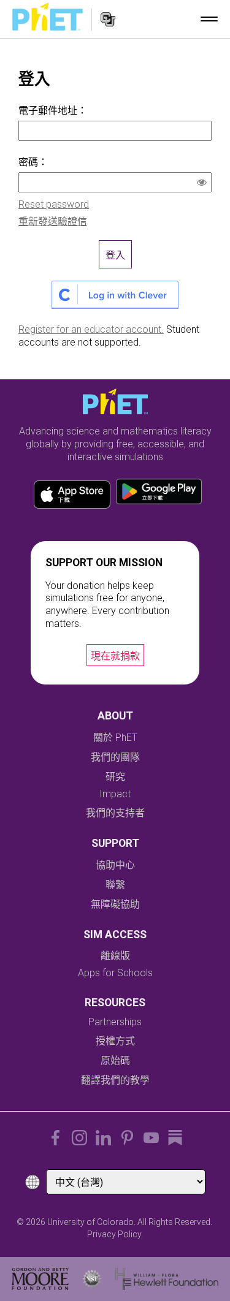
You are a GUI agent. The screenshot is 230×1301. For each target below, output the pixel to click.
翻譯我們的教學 (115, 1080)
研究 (115, 777)
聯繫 (115, 884)
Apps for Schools (115, 973)
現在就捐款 (115, 656)
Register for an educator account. (91, 329)
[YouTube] (151, 1137)
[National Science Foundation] (92, 1279)
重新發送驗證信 (52, 221)
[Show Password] (204, 183)
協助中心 (115, 865)
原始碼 (115, 1060)
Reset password (53, 204)
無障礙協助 (115, 904)
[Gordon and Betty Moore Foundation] (40, 1279)
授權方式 (115, 1041)
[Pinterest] (127, 1137)
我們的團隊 (115, 757)
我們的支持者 (115, 813)
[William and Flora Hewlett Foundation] (167, 1279)
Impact (115, 794)
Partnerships (115, 1022)
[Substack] (175, 1137)
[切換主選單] (209, 19)
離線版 (115, 956)
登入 (115, 255)
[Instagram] (79, 1137)
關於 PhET (115, 737)
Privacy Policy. (115, 1234)
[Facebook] (55, 1137)
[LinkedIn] (103, 1137)
